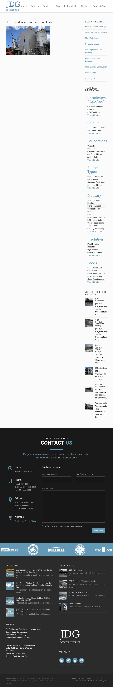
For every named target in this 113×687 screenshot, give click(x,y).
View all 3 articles (94, 160)
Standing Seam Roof (95, 206)
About (24, 6)
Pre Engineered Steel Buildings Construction (23, 629)
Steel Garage (90, 73)
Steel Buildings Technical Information (20, 645)
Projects (35, 6)
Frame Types (92, 170)
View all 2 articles (94, 115)
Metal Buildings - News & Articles (19, 648)
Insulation (95, 239)
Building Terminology (95, 176)
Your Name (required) (50, 474)
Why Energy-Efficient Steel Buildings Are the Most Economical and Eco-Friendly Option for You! (34, 585)
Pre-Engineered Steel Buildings (94, 51)
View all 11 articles (94, 232)
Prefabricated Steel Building (92, 59)
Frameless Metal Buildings (16, 635)
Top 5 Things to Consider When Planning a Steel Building (33, 610)
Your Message (47, 488)
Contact (85, 6)
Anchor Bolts (92, 157)
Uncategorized (91, 79)
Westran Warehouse (100, 386)
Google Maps (30, 521)
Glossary (94, 196)
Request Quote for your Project (18, 656)
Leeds (92, 263)
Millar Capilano (101, 368)
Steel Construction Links (15, 653)
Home (14, 6)
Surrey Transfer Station (98, 347)
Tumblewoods (101, 403)
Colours (93, 123)
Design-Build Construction (16, 632)
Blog (57, 6)
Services (47, 6)
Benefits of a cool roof (96, 217)
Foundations (97, 141)
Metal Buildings (91, 38)
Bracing (90, 214)
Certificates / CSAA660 (96, 100)
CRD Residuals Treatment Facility (99, 323)
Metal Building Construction (96, 32)
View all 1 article (93, 133)
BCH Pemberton (99, 300)
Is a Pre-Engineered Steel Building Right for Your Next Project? (33, 599)
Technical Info (70, 6)
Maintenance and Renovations (18, 637)
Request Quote (100, 6)
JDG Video (10, 651)
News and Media (92, 44)
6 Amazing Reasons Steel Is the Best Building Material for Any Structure (34, 571)
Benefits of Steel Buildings (95, 27)
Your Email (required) (84, 474)
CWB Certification (94, 112)
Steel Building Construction (96, 67)
